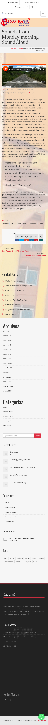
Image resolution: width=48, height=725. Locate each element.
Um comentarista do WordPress (21, 538)
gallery (27, 558)
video (41, 224)
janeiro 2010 (7, 391)
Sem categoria (8, 416)
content (12, 558)
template (28, 562)
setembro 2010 (8, 368)
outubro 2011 (7, 354)
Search (38, 435)
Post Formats (22, 224)
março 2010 (7, 382)
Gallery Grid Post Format (14, 290)
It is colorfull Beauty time (18, 475)
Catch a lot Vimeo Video (14, 305)
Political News (8, 412)
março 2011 (7, 359)
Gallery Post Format (13, 295)
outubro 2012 (7, 340)
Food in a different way (18, 483)
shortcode (33, 224)
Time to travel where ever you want (18, 286)
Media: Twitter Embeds (14, 281)
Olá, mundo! (14, 452)
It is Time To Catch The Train (16, 300)
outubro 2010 (7, 363)
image (34, 558)
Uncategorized (21, 93)
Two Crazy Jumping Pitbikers (20, 460)
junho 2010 (7, 377)
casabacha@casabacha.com (16, 637)
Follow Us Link (10, 314)
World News (7, 425)
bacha (13, 89)
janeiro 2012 (7, 349)
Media (14, 93)
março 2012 (7, 345)
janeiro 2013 (7, 336)
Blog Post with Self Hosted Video (17, 309)
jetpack (13, 224)
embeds (6, 224)
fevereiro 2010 (8, 386)
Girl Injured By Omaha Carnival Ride (22, 467)
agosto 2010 (7, 372)
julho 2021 (6, 331)
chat (5, 558)
